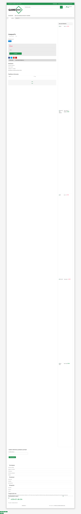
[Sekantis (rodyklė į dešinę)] (3, 513)
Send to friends (11, 36)
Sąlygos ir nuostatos (11, 469)
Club (64, 26)
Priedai (9, 491)
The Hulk (65, 279)
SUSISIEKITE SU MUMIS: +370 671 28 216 (14, 3)
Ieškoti (61, 7)
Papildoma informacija (19, 60)
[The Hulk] (61, 320)
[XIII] (61, 235)
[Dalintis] (5, 511)
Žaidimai (9, 489)
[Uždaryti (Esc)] (7, 511)
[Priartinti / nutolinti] (1, 511)
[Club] (61, 67)
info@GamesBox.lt (15, 502)
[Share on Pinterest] (16, 57)
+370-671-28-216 (17, 499)
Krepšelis (9, 481)
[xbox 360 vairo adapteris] (61, 151)
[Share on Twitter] (11, 57)
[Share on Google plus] (14, 57)
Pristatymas (10, 471)
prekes (12, 18)
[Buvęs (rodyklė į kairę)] (1, 513)
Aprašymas (11, 60)
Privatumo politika (11, 467)
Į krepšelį (16, 53)
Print (16, 36)
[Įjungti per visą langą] (3, 511)
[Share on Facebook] (9, 57)
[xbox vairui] (61, 404)
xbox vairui (65, 363)
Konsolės (9, 487)
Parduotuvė (10, 479)
